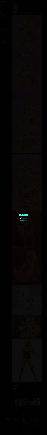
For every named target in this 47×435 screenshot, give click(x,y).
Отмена (26, 220)
